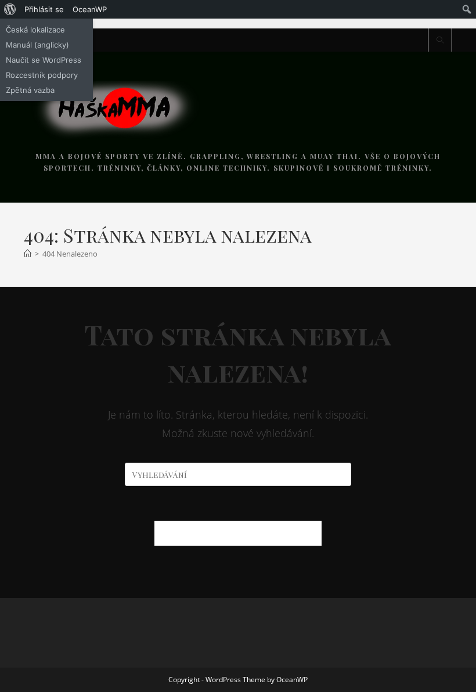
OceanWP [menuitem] (90, 9)
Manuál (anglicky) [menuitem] (37, 44)
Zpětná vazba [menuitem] (30, 90)
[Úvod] (27, 253)
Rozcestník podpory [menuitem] (42, 75)
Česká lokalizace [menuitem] (35, 29)
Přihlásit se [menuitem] (44, 9)
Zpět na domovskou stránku (238, 533)
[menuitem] (10, 9)
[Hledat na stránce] (440, 40)
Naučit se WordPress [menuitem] (43, 59)
